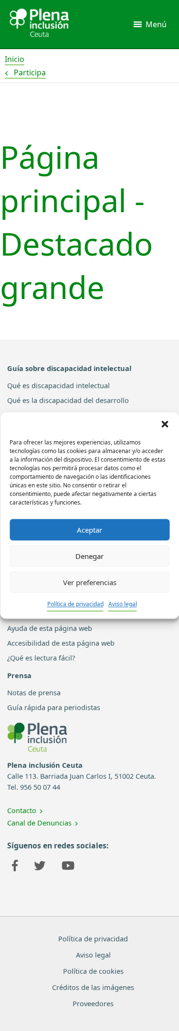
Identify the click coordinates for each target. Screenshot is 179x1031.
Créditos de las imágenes (93, 987)
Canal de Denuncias (39, 822)
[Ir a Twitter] (39, 867)
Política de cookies (93, 971)
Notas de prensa (34, 692)
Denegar (89, 556)
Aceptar (89, 530)
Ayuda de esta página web (49, 628)
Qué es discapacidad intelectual (58, 385)
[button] (164, 424)
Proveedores (93, 1003)
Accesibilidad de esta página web (61, 643)
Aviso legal (122, 604)
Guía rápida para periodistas (53, 707)
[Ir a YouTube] (68, 867)
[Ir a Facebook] (14, 867)
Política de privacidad (75, 604)
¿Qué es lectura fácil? (41, 657)
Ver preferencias (89, 582)
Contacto (21, 810)
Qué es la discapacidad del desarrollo (68, 400)
